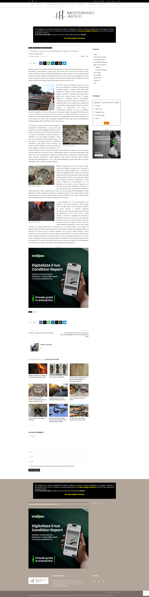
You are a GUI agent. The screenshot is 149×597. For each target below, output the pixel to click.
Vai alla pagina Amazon (74, 38)
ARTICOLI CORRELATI (35, 359)
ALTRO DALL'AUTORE (52, 359)
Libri (95, 83)
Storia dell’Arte (98, 75)
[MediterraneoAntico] (74, 15)
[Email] (56, 63)
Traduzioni (97, 80)
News (95, 54)
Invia (106, 123)
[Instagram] (32, 1)
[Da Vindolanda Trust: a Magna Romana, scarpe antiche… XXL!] (79, 410)
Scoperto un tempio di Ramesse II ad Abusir (40, 333)
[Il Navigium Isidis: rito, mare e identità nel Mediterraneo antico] (58, 390)
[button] (118, 5)
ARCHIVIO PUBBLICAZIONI (54, 4)
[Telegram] (64, 63)
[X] (35, 1)
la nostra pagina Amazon (88, 31)
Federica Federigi (34, 56)
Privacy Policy (117, 592)
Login (108, 1)
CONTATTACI (102, 4)
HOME (32, 4)
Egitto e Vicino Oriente (100, 65)
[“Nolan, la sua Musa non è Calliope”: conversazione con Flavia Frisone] (37, 368)
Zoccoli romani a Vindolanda (56, 377)
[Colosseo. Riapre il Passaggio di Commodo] (37, 410)
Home (29, 45)
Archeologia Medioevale (47, 47)
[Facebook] (29, 1)
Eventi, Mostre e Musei (100, 57)
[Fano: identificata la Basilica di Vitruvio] (79, 390)
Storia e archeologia (101, 70)
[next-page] (32, 425)
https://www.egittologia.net (60, 585)
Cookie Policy (109, 592)
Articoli (35, 45)
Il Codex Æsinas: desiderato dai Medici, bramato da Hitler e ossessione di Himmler (78, 379)
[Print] (60, 63)
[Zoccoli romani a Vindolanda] (58, 369)
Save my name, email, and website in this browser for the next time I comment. (52, 466)
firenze (34, 312)
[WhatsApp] (49, 63)
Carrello (119, 1)
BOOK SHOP (71, 4)
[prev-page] (29, 425)
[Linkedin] (52, 63)
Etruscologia (97, 72)
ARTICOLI (39, 4)
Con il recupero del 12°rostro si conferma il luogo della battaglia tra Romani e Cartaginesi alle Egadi (74, 334)
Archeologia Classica (43, 45)
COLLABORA (81, 4)
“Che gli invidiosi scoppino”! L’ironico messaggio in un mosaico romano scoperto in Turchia (37, 399)
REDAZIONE (91, 4)
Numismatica (97, 78)
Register (113, 1)
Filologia (97, 67)
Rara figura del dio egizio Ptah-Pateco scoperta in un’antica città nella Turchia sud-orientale (57, 420)
